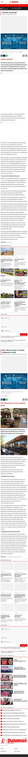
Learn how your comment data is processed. (14, 337)
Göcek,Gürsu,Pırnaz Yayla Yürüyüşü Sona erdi (6, 575)
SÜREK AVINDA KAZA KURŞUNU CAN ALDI (19, 692)
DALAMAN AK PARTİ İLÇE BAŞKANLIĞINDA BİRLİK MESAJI (20, 596)
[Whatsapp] (7, 745)
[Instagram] (5, 745)
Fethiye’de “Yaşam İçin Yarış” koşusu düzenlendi (20, 575)
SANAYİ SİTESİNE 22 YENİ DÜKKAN (20, 684)
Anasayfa (3, 14)
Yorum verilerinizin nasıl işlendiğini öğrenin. (11, 648)
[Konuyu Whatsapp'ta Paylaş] (7, 56)
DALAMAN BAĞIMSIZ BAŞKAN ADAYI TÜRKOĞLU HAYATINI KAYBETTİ (19, 304)
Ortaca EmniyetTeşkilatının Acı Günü (13, 5)
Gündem (8, 14)
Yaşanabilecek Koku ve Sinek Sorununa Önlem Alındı (7, 261)
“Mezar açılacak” (9, 242)
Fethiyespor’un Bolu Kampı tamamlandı (6, 595)
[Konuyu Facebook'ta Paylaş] (2, 56)
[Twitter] (3, 745)
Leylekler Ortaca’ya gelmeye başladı (6, 303)
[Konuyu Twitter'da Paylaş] (4, 56)
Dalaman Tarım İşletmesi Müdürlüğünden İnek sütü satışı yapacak (19, 282)
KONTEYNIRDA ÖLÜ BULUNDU (6, 281)
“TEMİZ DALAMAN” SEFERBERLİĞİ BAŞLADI (20, 668)
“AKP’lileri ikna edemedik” (18, 616)
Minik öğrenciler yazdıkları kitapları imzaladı (5, 617)
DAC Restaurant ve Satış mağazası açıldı (14, 556)
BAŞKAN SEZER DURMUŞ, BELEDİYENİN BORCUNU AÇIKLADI (20, 677)
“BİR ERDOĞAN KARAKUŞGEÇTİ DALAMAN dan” (20, 701)
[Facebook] (1, 745)
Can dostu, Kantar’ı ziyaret (19, 260)
